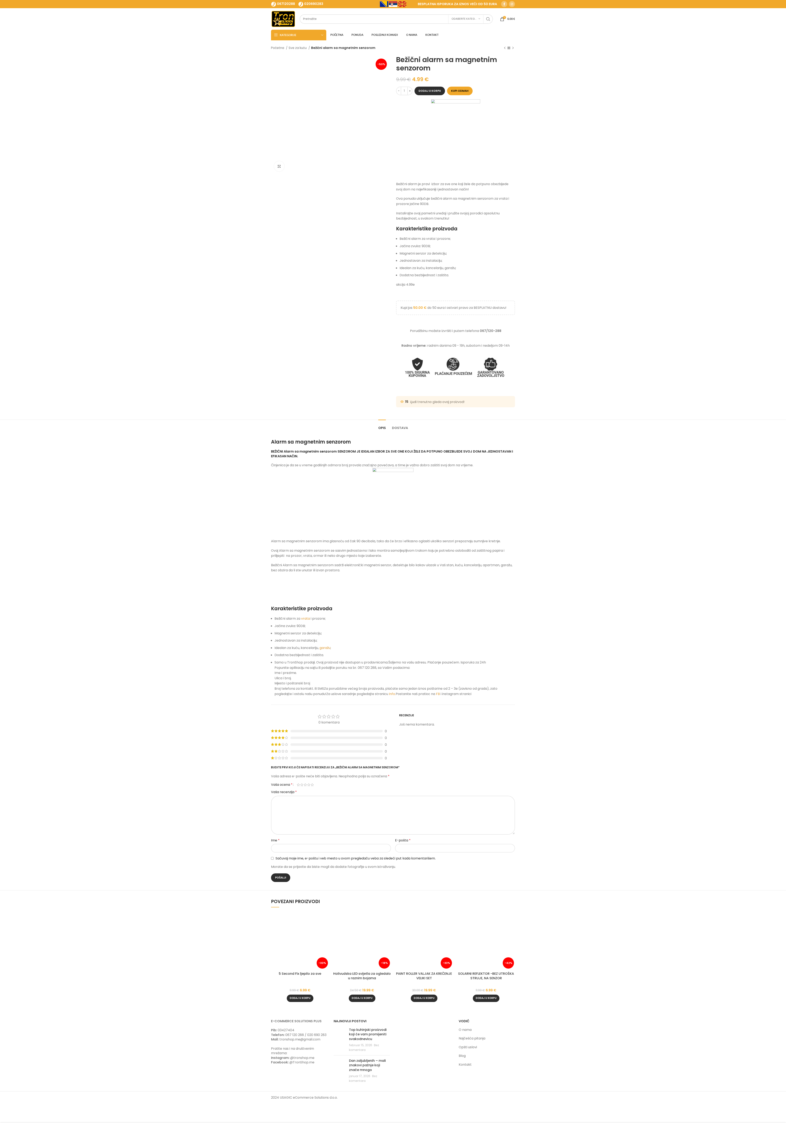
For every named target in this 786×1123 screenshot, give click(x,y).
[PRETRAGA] (488, 19)
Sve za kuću (298, 48)
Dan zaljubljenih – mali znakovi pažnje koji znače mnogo (367, 1065)
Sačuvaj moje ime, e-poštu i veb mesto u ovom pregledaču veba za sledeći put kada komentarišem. (356, 858)
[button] (300, 998)
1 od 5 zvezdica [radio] (298, 784)
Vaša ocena (281, 784)
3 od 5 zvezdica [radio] (305, 784)
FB (438, 694)
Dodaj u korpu (430, 91)
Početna (278, 48)
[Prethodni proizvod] (505, 48)
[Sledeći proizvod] (513, 48)
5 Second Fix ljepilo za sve (300, 973)
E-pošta (403, 840)
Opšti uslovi (468, 1047)
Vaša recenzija (284, 792)
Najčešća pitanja (472, 1038)
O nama (465, 1029)
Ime (275, 840)
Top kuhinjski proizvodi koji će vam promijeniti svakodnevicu (368, 1034)
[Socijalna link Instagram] (512, 4)
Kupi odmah (460, 91)
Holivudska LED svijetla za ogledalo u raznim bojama (362, 975)
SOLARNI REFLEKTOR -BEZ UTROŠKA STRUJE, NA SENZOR (486, 975)
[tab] (382, 426)
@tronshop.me (302, 1057)
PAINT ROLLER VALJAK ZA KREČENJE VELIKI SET (424, 975)
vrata (305, 618)
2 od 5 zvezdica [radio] (302, 784)
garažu (325, 647)
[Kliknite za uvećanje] (279, 166)
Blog (462, 1055)
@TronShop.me (301, 1062)
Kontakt (465, 1064)
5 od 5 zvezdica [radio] (312, 784)
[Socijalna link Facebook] (504, 4)
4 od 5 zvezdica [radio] (309, 784)
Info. (392, 694)
